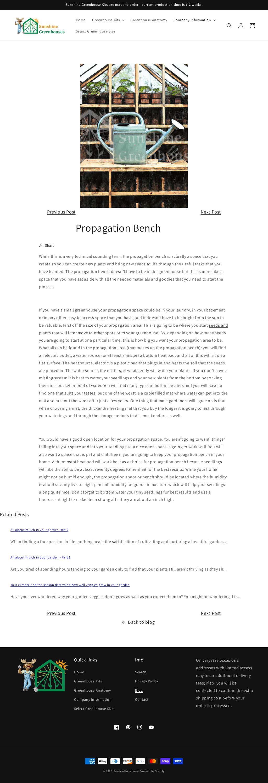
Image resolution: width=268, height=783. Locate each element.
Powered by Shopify (152, 771)
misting (46, 378)
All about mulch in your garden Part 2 (39, 530)
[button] (108, 19)
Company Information (92, 699)
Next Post (211, 212)
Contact (141, 699)
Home (79, 672)
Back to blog (141, 622)
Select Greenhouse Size (94, 708)
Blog (139, 690)
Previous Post (61, 212)
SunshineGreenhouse (126, 771)
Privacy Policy (146, 681)
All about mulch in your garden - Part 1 (40, 557)
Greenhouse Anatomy (92, 690)
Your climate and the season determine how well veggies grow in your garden (70, 585)
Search (141, 672)
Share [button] (50, 245)
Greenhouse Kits (88, 681)
